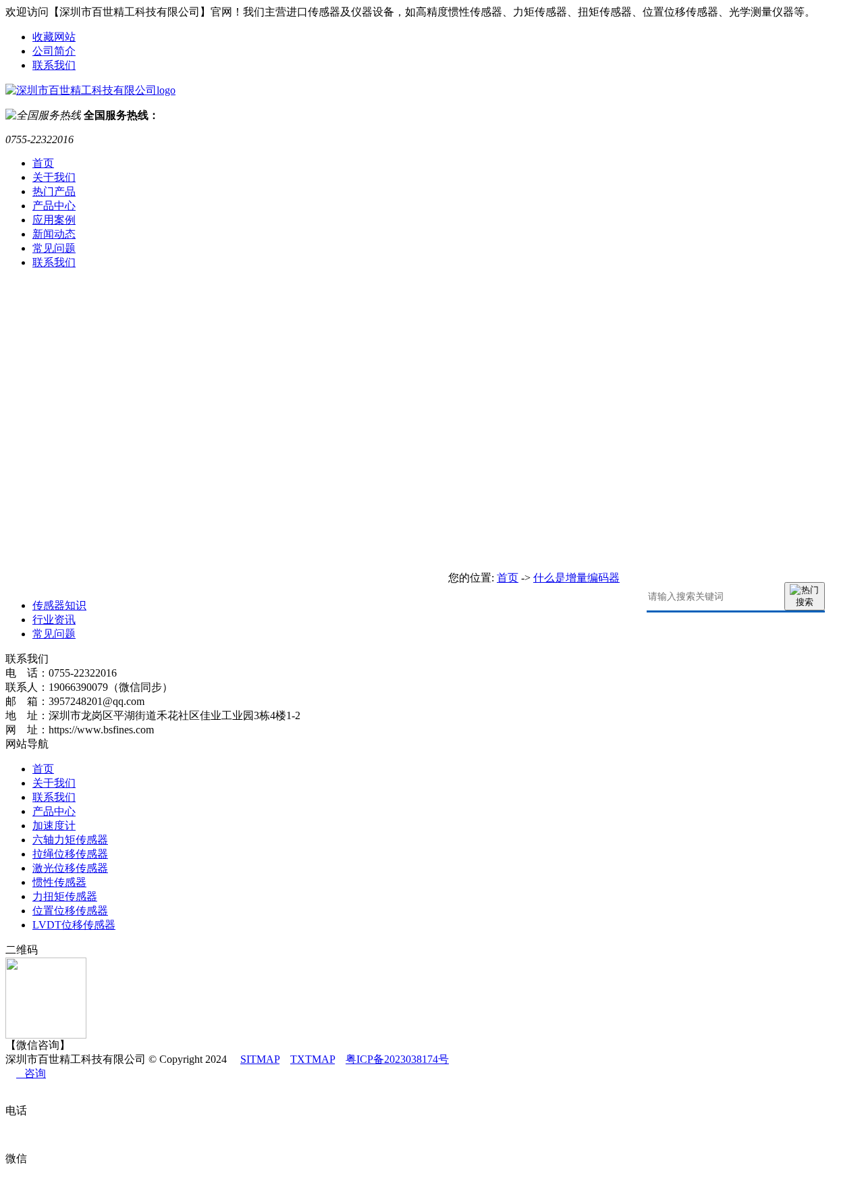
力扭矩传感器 (64, 896)
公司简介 (54, 51)
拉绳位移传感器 (70, 854)
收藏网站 (54, 37)
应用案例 (54, 220)
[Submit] (804, 596)
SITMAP (259, 1059)
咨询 (31, 1073)
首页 (43, 163)
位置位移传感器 (70, 910)
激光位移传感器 (70, 868)
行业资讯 (54, 619)
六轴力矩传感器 (70, 839)
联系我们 (54, 65)
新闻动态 (54, 234)
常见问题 (54, 248)
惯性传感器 (59, 882)
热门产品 (54, 191)
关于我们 (54, 177)
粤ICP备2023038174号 (397, 1059)
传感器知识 (59, 605)
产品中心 (54, 205)
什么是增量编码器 (576, 577)
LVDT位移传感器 (73, 925)
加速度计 (54, 825)
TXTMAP (312, 1059)
